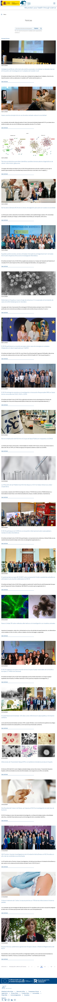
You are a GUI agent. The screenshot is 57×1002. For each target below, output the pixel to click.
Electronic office (21, 991)
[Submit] (41, 28)
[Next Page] (54, 966)
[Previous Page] (28, 966)
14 (42, 967)
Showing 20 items (5, 38)
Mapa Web (4, 995)
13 (38, 967)
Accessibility (36, 993)
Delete (36, 28)
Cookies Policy (25, 993)
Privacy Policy (14, 993)
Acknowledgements (16, 995)
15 (45, 967)
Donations (26, 995)
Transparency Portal (33, 991)
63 (52, 967)
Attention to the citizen (7, 991)
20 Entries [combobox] (3, 966)
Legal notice (4, 993)
